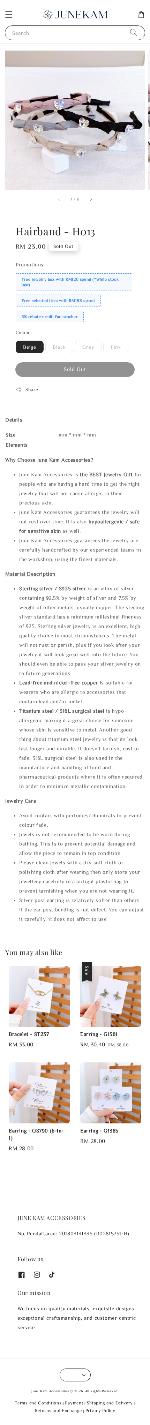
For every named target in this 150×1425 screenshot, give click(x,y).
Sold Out (75, 369)
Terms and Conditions (38, 1403)
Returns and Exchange (58, 1410)
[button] (8, 14)
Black (59, 346)
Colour (23, 332)
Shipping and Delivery (110, 1403)
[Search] (133, 32)
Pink (116, 346)
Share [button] (31, 389)
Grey (88, 346)
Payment (74, 1403)
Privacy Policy (100, 1410)
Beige (29, 346)
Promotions (30, 264)
